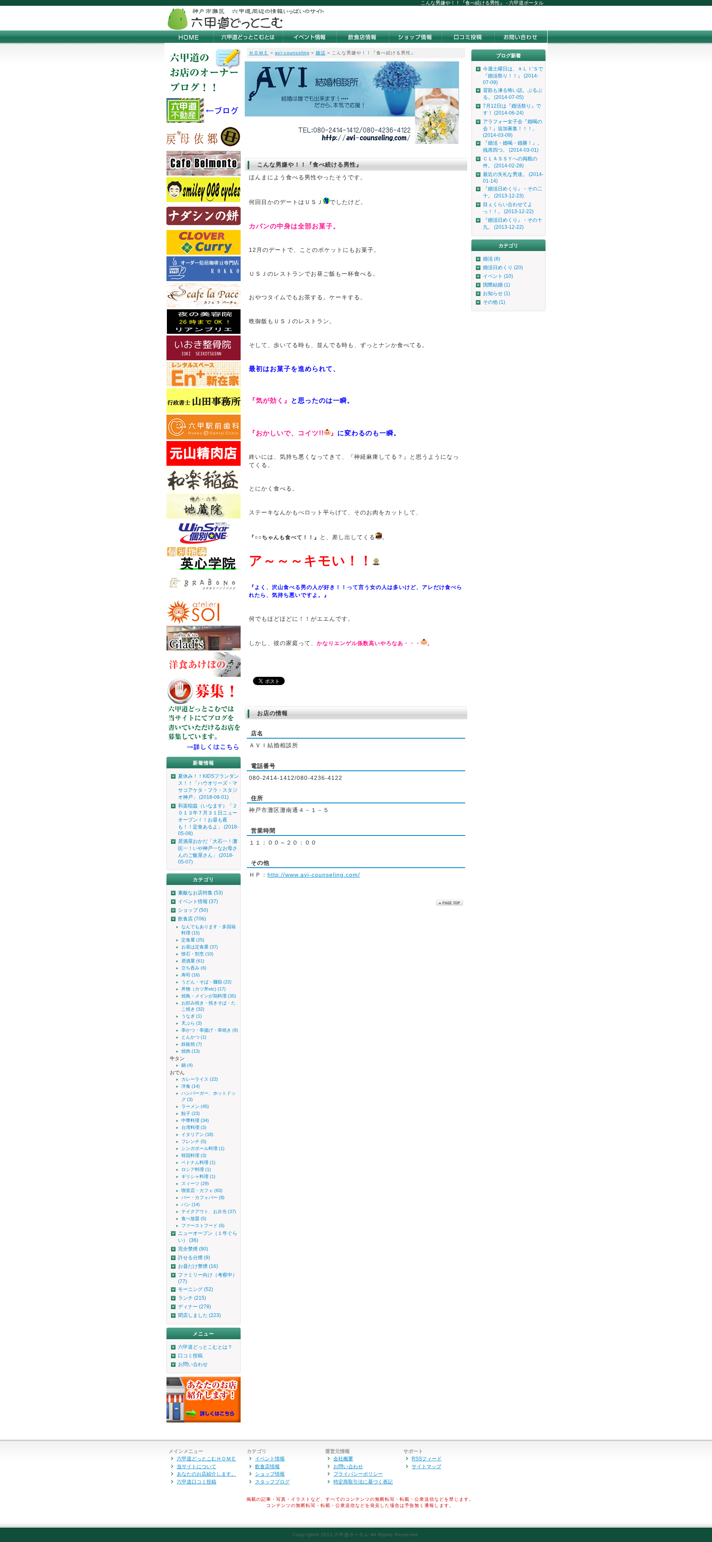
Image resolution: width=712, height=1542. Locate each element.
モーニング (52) (195, 1289)
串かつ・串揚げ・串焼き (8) (209, 1030)
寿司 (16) (190, 974)
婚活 (321, 52)
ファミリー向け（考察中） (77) (207, 1278)
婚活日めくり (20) (503, 267)
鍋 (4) (187, 1065)
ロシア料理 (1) (196, 1169)
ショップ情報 (270, 1474)
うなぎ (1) (191, 1016)
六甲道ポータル (351, 1534)
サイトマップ (426, 1466)
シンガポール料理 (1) (203, 1148)
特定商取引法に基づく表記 (363, 1482)
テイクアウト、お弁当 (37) (208, 1211)
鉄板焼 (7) (191, 1044)
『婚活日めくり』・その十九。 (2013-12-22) (512, 223)
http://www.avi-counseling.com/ (313, 874)
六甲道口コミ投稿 (196, 1482)
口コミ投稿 (190, 1356)
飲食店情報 (267, 1466)
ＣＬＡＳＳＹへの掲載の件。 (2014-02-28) (510, 162)
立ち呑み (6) (193, 967)
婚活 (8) (491, 259)
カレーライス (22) (199, 1079)
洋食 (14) (190, 1086)
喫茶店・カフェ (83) (201, 1190)
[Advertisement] (451, 18)
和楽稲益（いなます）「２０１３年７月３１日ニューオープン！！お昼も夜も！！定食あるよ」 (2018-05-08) (208, 819)
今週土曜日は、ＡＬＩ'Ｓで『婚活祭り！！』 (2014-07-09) (513, 75)
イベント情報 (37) (198, 901)
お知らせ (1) (496, 293)
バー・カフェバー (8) (203, 1197)
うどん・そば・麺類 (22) (206, 981)
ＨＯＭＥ (259, 52)
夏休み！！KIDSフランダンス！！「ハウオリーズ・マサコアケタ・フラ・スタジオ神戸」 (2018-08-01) (208, 786)
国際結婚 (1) (496, 285)
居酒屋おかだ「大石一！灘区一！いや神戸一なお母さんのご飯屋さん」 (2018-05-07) (207, 851)
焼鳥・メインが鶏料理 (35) (208, 995)
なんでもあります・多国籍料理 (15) (208, 929)
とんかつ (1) (193, 1037)
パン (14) (190, 1204)
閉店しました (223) (199, 1315)
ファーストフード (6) (203, 1225)
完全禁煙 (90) (193, 1249)
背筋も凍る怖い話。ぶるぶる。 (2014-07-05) (512, 93)
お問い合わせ (193, 1364)
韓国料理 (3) (193, 1155)
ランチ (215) (192, 1298)
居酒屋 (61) (192, 960)
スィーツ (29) (195, 1183)
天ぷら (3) (191, 1023)
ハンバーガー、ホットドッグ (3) (208, 1096)
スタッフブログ (272, 1482)
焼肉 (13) (190, 1051)
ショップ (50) (193, 910)
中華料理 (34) (195, 1120)
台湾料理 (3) (193, 1127)
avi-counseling (292, 52)
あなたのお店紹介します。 (206, 1474)
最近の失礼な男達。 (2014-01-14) (513, 177)
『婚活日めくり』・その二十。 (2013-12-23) (512, 192)
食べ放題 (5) (193, 1218)
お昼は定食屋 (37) (199, 946)
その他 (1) (494, 302)
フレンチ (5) (193, 1141)
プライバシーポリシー (358, 1474)
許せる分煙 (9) (194, 1257)
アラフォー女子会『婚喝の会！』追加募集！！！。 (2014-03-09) (512, 128)
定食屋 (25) (192, 939)
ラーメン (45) (195, 1106)
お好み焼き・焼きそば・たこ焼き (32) (208, 1006)
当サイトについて (196, 1466)
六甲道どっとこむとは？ (205, 1347)
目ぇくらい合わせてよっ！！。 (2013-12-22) (508, 208)
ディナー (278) (194, 1307)
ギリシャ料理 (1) (198, 1176)
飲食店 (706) (192, 919)
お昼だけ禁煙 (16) (198, 1266)
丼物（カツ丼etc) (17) (203, 988)
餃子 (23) (190, 1113)
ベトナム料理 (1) (198, 1162)
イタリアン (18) (197, 1134)
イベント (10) (498, 276)
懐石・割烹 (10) (197, 953)
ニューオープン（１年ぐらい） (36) (207, 1236)
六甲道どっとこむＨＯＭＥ (206, 1459)
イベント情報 (270, 1459)
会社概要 (343, 1459)
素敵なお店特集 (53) (200, 893)
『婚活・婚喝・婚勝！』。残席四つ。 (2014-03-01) (512, 146)
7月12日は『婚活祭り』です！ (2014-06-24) (512, 109)
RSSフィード (427, 1459)
